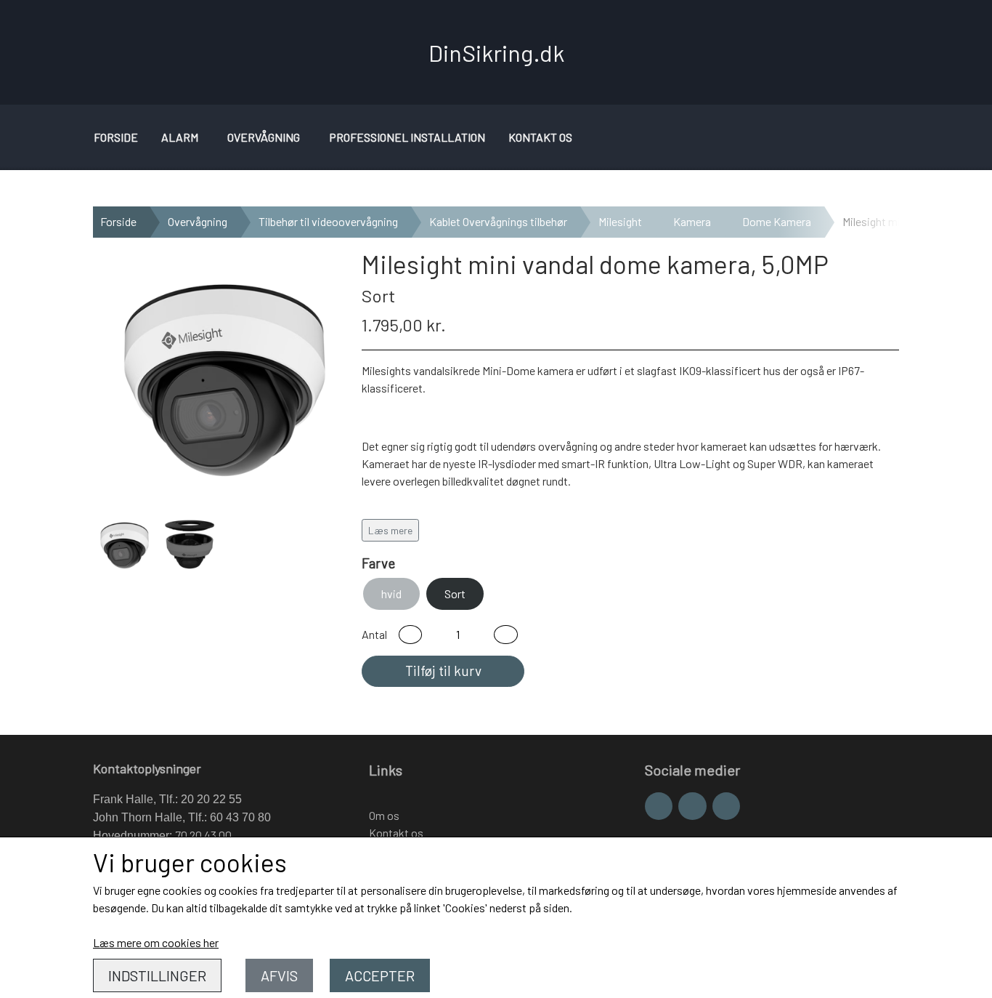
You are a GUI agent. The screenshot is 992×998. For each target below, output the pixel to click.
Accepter (380, 975)
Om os (384, 815)
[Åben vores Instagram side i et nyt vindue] (692, 806)
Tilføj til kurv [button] (443, 670)
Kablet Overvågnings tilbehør (498, 221)
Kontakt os (540, 137)
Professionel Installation (407, 137)
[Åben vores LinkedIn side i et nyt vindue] (726, 806)
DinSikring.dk (496, 52)
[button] (410, 634)
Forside (116, 137)
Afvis (279, 975)
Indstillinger (157, 975)
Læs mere (390, 530)
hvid (391, 593)
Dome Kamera (776, 221)
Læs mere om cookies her (156, 942)
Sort (454, 593)
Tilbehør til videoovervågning (328, 221)
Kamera (692, 221)
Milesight (620, 221)
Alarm (179, 137)
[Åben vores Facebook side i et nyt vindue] (658, 806)
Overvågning (263, 137)
